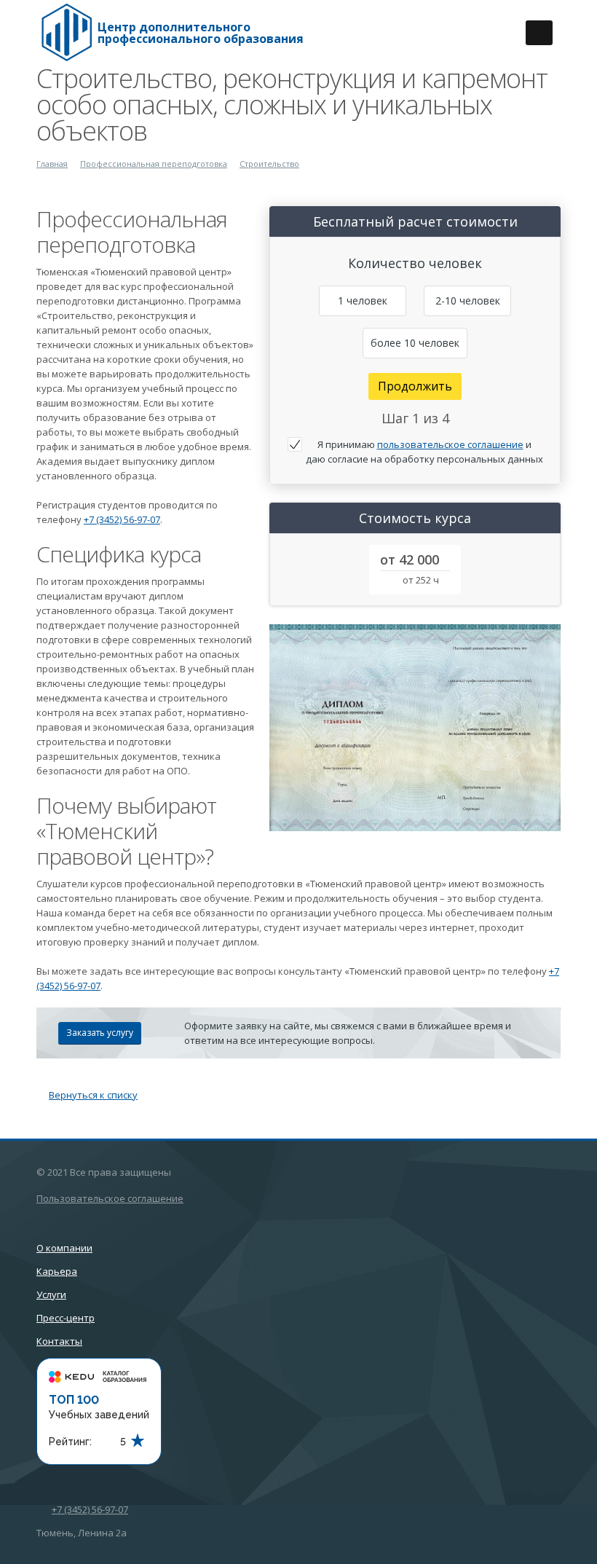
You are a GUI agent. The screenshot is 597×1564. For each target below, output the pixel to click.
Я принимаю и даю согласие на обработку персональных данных (424, 451)
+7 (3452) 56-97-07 (122, 519)
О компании (64, 1247)
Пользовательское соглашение (109, 1198)
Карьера (56, 1271)
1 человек (362, 300)
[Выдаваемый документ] (415, 727)
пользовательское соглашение (450, 444)
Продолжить (415, 386)
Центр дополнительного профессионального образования (201, 32)
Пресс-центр (65, 1317)
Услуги (51, 1294)
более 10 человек (415, 343)
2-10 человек (467, 300)
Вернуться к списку (93, 1094)
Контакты (59, 1341)
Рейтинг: (70, 1441)
